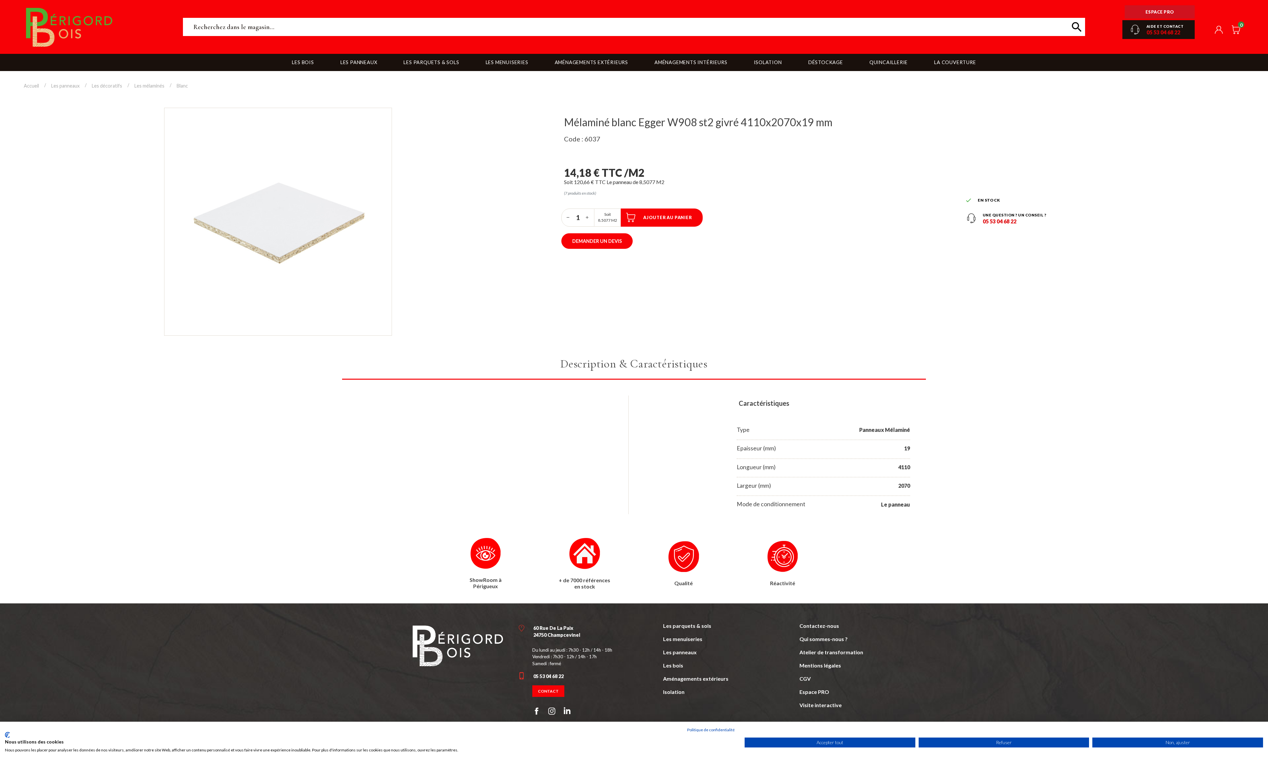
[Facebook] (537, 711)
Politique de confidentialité (711, 729)
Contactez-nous (819, 626)
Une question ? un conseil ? (1014, 215)
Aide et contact (1165, 26)
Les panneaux (680, 652)
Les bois (673, 665)
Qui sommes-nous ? (823, 639)
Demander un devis (597, 241)
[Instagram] (552, 711)
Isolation (674, 692)
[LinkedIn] (567, 712)
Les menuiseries (682, 639)
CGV (805, 678)
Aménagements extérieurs (695, 678)
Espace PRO (814, 692)
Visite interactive (820, 705)
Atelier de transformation (831, 652)
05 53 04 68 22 (1163, 32)
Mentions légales (820, 665)
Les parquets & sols (687, 626)
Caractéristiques (764, 403)
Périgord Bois (98, 27)
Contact (548, 691)
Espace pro (1159, 12)
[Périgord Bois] (457, 645)
